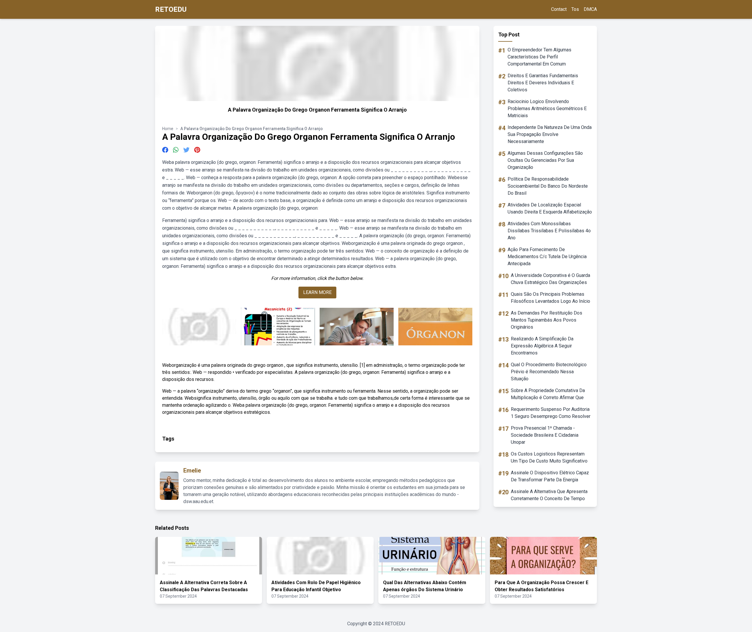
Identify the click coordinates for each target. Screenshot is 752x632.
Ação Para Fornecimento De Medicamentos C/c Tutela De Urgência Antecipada (547, 256)
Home (167, 128)
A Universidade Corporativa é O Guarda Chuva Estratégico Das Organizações (550, 279)
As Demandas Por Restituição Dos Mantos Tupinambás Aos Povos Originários (546, 320)
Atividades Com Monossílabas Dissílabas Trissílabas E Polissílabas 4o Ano (549, 231)
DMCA (590, 9)
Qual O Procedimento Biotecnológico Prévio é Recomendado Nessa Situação (549, 371)
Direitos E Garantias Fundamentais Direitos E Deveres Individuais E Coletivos (543, 83)
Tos (575, 9)
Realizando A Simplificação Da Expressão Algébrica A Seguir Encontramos (542, 346)
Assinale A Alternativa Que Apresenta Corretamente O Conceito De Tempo (549, 495)
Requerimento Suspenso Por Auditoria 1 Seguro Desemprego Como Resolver (550, 412)
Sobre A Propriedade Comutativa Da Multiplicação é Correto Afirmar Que (548, 394)
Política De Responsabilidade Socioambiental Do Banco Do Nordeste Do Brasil (548, 186)
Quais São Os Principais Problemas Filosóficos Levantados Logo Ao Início (550, 297)
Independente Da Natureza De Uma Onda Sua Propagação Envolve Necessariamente (550, 134)
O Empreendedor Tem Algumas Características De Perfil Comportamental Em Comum (539, 57)
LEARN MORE (317, 292)
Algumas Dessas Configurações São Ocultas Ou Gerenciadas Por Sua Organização (545, 160)
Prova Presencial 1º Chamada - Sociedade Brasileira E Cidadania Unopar (544, 435)
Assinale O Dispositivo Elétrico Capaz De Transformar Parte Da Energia (550, 476)
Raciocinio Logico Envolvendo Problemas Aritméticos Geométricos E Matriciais (547, 108)
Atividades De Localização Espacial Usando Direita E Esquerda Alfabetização (550, 208)
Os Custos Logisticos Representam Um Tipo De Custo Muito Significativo (549, 457)
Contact (559, 9)
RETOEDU (171, 9)
